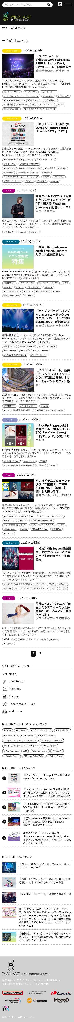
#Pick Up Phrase (11, 461)
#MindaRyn (48, 96)
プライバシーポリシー (30, 980)
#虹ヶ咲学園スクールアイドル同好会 (39, 109)
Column (14, 696)
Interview (15, 688)
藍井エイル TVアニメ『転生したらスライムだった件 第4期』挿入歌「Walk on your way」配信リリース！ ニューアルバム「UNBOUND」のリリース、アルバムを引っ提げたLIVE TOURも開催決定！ (53, 209)
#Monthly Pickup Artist (33, 756)
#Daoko (7, 287)
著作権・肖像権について (16, 983)
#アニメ (27, 291)
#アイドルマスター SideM (15, 751)
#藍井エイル (48, 104)
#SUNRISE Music (46, 735)
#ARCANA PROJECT (13, 100)
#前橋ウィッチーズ (36, 100)
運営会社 (7, 980)
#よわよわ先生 (34, 287)
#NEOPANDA (10, 351)
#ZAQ (60, 104)
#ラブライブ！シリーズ (41, 730)
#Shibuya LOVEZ (12, 92)
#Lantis (54, 181)
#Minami (62, 584)
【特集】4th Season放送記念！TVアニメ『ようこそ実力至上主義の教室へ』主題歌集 (53, 553)
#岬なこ (52, 100)
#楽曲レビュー (50, 746)
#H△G (34, 104)
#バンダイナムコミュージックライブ (46, 516)
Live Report (17, 681)
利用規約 (52, 980)
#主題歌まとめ (42, 291)
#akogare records (39, 751)
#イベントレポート (28, 406)
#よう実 (40, 465)
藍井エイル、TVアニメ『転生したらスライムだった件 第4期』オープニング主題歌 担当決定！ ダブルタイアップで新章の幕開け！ (53, 613)
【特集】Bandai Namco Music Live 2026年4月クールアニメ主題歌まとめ (53, 250)
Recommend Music (22, 703)
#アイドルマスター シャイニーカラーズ (21, 96)
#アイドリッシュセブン (52, 740)
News (12, 674)
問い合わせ (41, 983)
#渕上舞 (7, 588)
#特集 (63, 588)
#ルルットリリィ (11, 291)
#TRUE (19, 287)
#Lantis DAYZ (31, 92)
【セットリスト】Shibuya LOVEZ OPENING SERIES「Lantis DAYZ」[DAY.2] (53, 127)
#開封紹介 (57, 751)
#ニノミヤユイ (22, 588)
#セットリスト (27, 160)
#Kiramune (21, 730)
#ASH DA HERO (27, 283)
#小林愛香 (8, 104)
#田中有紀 (22, 104)
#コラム (52, 465)
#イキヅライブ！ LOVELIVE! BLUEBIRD (22, 168)
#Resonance (9, 529)
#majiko (48, 287)
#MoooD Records (11, 296)
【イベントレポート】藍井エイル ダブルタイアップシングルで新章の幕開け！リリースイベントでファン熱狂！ (53, 377)
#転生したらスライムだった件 (50, 410)
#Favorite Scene (11, 756)
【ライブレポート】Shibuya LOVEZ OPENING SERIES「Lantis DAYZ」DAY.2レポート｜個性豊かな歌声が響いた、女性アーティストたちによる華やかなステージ (53, 67)
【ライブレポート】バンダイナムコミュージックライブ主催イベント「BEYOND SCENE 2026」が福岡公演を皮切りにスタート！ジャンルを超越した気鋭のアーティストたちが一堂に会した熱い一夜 (53, 323)
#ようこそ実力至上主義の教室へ (18, 410)
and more (15, 711)
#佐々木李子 (63, 96)
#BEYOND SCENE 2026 (15, 355)
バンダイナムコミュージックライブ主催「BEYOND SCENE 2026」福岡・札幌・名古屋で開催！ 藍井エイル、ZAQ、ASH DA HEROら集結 (53, 489)
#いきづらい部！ (11, 109)
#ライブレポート (49, 92)
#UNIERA (28, 296)
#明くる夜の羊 (26, 521)
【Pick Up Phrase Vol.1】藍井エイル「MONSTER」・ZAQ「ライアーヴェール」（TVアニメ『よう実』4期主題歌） (53, 432)
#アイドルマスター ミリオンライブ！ (20, 740)
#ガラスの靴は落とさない (15, 525)
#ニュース (35, 232)
